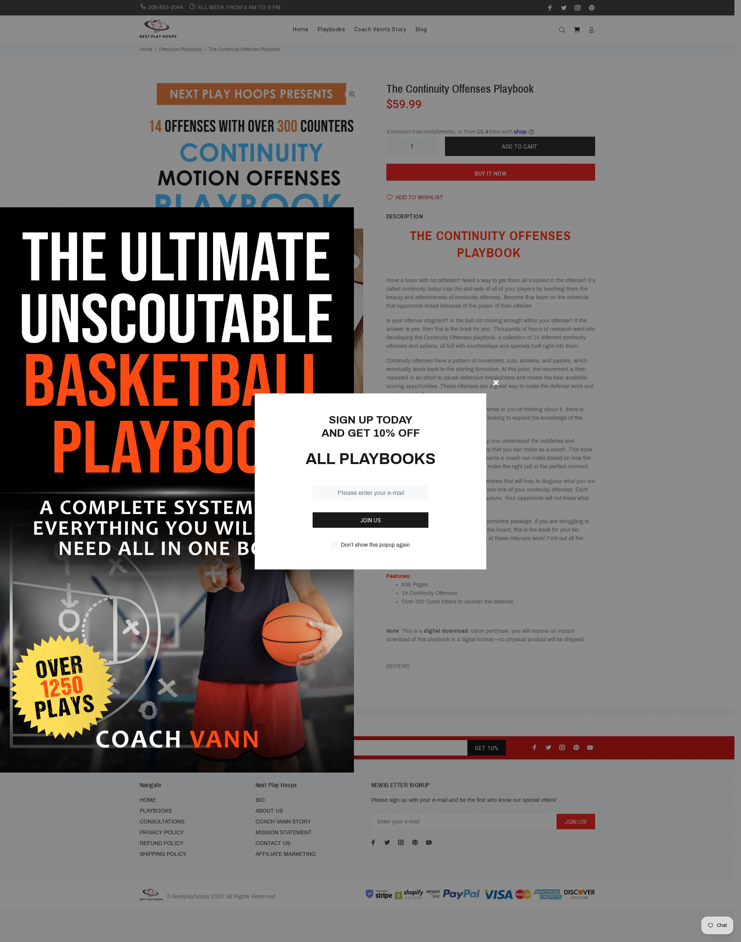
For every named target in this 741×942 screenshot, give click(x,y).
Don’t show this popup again (375, 545)
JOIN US (370, 520)
